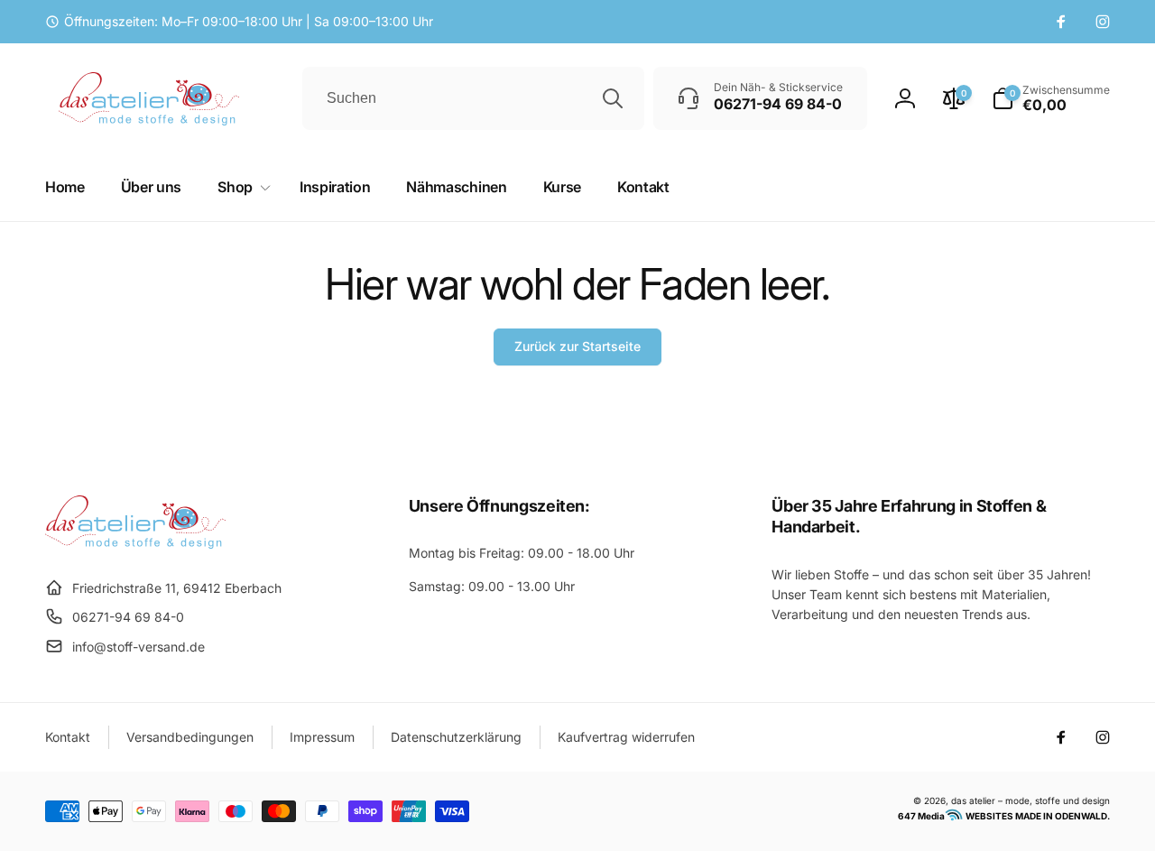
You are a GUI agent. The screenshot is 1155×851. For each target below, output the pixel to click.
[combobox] (473, 98)
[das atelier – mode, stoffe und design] (135, 543)
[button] (1051, 98)
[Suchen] (613, 98)
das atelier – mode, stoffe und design (1030, 800)
